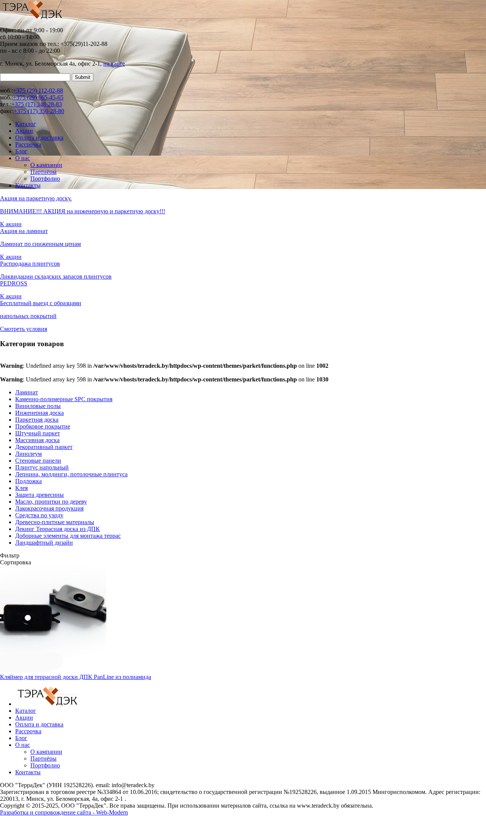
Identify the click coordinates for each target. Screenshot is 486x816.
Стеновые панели (38, 460)
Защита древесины (39, 494)
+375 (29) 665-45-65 (38, 97)
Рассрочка (28, 144)
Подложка (28, 481)
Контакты (28, 185)
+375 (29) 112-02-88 (38, 90)
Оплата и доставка (39, 137)
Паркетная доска (36, 419)
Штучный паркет (37, 433)
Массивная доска (37, 440)
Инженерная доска (39, 413)
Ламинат (26, 392)
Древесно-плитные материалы (54, 522)
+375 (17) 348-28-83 (36, 104)
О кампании (46, 165)
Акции (24, 131)
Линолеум (28, 454)
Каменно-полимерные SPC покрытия (63, 399)
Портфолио (45, 178)
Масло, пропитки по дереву (51, 501)
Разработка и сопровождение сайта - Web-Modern (64, 812)
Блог (21, 151)
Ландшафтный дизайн (44, 542)
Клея (21, 488)
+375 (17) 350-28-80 (39, 111)
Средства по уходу (39, 515)
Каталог (25, 124)
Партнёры (43, 172)
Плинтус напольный (42, 467)
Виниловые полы (38, 406)
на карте (114, 63)
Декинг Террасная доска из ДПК (57, 529)
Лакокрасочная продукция (49, 508)
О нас (22, 158)
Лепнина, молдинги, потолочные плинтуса (71, 474)
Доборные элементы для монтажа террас (68, 535)
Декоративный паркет (44, 447)
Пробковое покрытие (42, 426)
